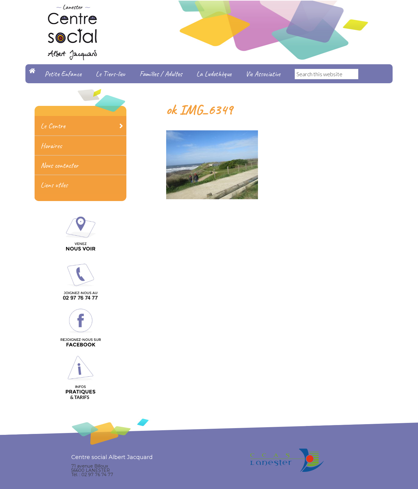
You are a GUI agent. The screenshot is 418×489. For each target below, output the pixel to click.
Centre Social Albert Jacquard (209, 12)
